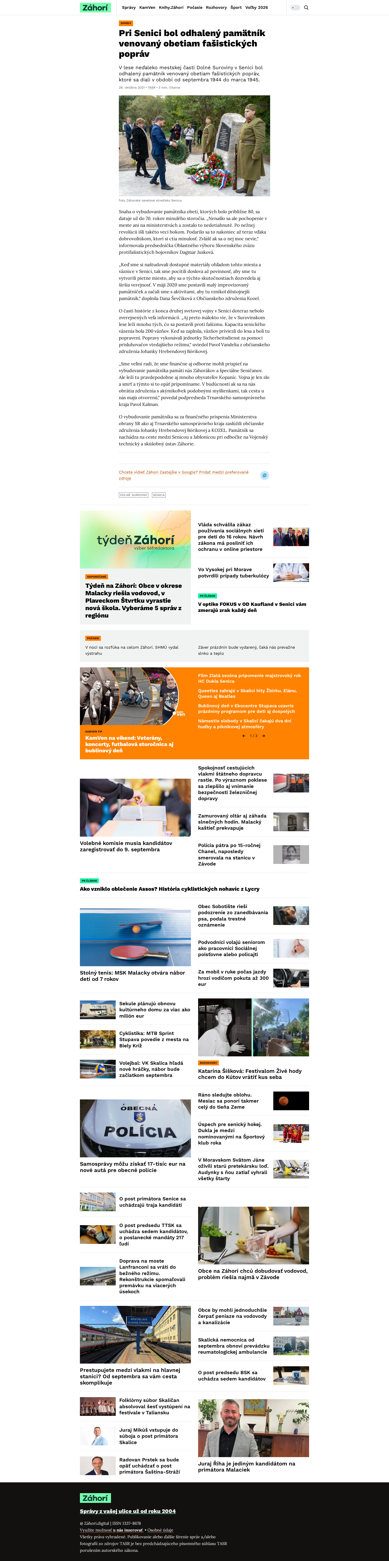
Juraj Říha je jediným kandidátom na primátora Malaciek (246, 1466)
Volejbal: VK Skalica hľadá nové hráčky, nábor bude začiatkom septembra (151, 1069)
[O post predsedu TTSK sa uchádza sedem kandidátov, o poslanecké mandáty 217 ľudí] (98, 1234)
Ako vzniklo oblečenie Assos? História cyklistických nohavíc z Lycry (170, 889)
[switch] (295, 7)
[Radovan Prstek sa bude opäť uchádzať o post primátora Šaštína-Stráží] (98, 1465)
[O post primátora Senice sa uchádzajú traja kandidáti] (98, 1201)
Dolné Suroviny (133, 495)
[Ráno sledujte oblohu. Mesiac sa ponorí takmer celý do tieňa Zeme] (291, 1101)
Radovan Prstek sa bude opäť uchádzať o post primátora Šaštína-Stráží (149, 1466)
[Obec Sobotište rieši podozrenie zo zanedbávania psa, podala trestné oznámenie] (291, 915)
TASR (151, 87)
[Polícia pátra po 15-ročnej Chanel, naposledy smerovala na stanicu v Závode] (291, 854)
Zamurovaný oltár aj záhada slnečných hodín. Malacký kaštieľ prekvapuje (232, 822)
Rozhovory (216, 7)
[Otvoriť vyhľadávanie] (306, 7)
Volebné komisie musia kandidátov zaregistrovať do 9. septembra (126, 846)
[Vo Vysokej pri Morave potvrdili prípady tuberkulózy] (291, 572)
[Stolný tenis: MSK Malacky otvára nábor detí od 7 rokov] (135, 937)
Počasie (194, 7)
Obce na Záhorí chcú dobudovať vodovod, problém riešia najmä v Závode (253, 1274)
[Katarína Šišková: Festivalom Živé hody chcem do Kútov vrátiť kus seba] (253, 1027)
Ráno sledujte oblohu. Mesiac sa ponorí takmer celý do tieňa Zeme (228, 1101)
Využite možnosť (112, 1530)
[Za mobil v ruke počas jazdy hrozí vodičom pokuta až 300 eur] (291, 978)
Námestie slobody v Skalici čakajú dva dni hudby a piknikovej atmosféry (244, 723)
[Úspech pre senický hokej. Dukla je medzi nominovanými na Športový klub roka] (291, 1133)
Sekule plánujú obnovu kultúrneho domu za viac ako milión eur (154, 1010)
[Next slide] (263, 736)
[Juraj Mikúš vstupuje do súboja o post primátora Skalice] (98, 1436)
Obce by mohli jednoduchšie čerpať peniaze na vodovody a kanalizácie (232, 1316)
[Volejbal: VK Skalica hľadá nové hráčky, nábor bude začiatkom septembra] (98, 1069)
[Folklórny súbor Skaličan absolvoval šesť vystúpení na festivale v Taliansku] (98, 1406)
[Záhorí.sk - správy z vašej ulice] (95, 7)
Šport (236, 7)
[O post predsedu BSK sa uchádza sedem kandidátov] (291, 1375)
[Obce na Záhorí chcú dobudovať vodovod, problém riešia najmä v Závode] (253, 1236)
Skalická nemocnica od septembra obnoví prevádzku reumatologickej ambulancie (234, 1346)
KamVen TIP (93, 731)
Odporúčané (96, 576)
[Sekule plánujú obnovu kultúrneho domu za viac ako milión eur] (98, 1009)
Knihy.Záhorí (171, 7)
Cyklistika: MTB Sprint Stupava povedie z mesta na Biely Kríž (154, 1039)
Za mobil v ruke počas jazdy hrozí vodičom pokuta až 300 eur (233, 978)
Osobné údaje (160, 1530)
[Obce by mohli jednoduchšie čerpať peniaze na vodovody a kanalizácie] (291, 1316)
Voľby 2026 (256, 7)
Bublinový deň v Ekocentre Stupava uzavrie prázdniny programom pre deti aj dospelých (246, 708)
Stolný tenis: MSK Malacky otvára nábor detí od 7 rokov (132, 976)
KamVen (147, 7)
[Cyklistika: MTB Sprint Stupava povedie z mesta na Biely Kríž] (98, 1039)
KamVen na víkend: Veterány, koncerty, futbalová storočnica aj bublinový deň (129, 744)
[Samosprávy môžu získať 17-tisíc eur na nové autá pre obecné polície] (135, 1128)
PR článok (207, 595)
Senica (159, 495)
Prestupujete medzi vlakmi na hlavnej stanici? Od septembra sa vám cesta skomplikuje (130, 1376)
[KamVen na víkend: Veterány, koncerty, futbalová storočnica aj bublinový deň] (135, 696)
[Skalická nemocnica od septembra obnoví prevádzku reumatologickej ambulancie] (291, 1346)
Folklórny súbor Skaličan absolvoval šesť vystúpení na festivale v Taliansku (154, 1406)
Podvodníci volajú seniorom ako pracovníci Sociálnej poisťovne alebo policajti (231, 948)
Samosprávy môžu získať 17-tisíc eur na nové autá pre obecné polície (132, 1167)
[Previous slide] (244, 736)
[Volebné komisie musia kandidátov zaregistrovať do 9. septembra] (135, 808)
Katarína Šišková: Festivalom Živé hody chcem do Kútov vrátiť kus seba (250, 1074)
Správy (129, 7)
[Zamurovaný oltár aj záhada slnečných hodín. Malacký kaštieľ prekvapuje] (291, 822)
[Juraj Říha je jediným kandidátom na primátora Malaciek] (253, 1428)
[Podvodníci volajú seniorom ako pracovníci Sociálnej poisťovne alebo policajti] (291, 948)
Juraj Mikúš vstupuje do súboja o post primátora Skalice (148, 1436)
